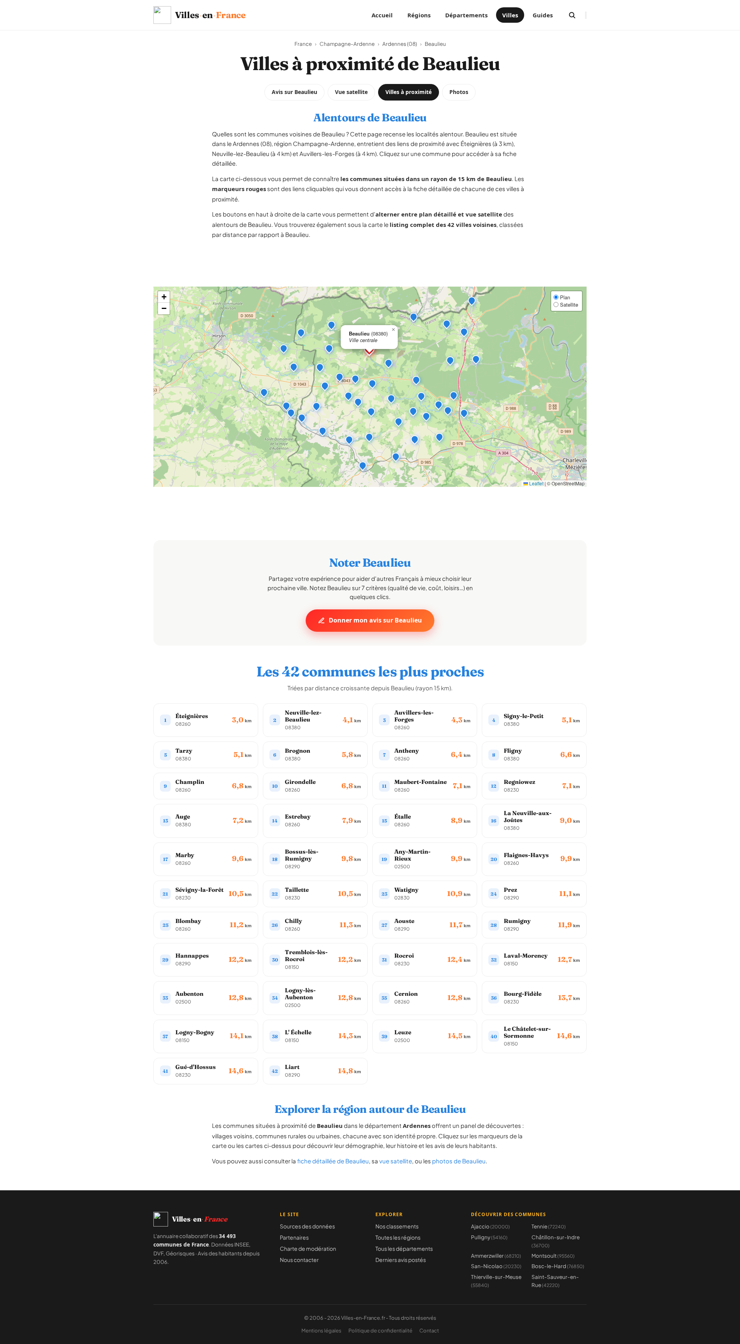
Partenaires (294, 1237)
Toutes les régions (397, 1237)
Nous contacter (299, 1259)
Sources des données (307, 1226)
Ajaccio (490, 1226)
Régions (419, 15)
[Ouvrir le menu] (586, 15)
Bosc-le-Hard (557, 1266)
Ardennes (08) (399, 43)
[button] (388, 363)
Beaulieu (435, 43)
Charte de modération (308, 1248)
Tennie (548, 1226)
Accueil (382, 15)
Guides (543, 15)
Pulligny (489, 1237)
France (303, 43)
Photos (458, 92)
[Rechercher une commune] (572, 15)
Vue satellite (351, 92)
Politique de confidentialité (380, 1330)
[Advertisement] (370, 269)
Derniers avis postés (400, 1259)
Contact (429, 1330)
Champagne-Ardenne (347, 43)
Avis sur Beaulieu (294, 92)
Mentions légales (321, 1330)
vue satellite (395, 1160)
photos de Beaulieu (459, 1160)
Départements (466, 15)
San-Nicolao (496, 1266)
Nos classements (397, 1226)
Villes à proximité (408, 92)
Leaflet (535, 483)
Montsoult (553, 1255)
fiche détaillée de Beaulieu (333, 1160)
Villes (510, 15)
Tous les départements (404, 1248)
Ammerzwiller (496, 1255)
